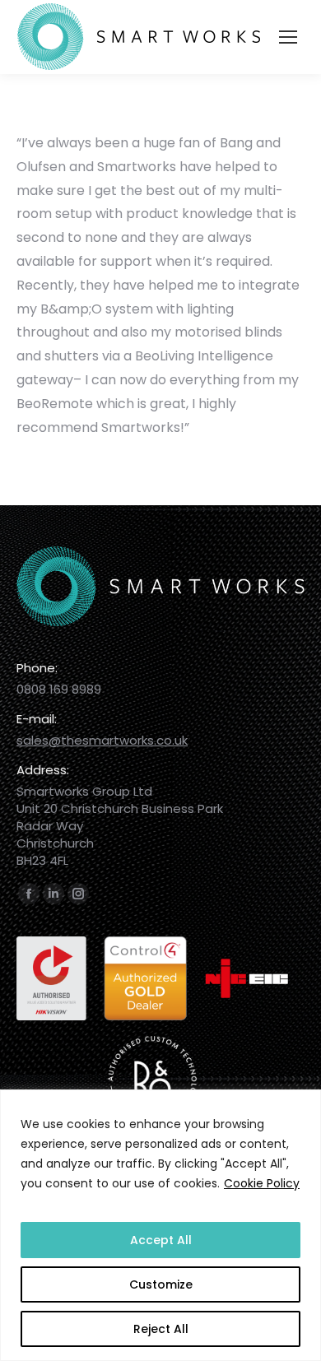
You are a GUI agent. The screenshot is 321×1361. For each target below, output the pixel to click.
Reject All (160, 1329)
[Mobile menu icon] (288, 37)
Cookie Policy (262, 1183)
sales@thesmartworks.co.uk (102, 740)
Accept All (161, 1240)
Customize (161, 1284)
